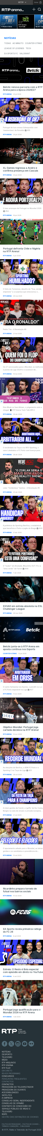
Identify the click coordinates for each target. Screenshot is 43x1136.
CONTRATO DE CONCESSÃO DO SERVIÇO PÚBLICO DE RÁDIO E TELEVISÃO (16, 1109)
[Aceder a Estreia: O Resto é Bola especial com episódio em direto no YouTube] (21, 952)
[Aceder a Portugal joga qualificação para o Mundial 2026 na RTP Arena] (21, 993)
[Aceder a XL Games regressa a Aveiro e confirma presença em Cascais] (21, 151)
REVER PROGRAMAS (11, 1073)
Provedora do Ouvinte (14, 1090)
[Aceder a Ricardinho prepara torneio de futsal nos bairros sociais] (21, 872)
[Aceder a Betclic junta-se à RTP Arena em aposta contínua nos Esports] (21, 629)
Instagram (18, 1044)
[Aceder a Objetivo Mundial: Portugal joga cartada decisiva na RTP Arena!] (21, 710)
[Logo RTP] (14, 1031)
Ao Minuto (18, 43)
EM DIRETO (7, 1070)
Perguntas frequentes (14, 1079)
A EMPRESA (7, 1098)
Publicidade (25, 1126)
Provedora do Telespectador (17, 1087)
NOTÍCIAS (6, 1051)
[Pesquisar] (39, 11)
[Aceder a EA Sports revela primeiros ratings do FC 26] (21, 912)
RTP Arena (7, 94)
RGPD (4, 1114)
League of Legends (14, 48)
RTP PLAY (6, 1068)
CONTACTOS (7, 1084)
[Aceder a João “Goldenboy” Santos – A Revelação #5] (21, 471)
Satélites (7, 1095)
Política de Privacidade (11, 1124)
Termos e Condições (10, 1126)
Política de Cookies (30, 1124)
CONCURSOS (8, 1076)
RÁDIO (5, 1060)
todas (7, 43)
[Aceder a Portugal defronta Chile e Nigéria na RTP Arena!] (21, 231)
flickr (31, 1044)
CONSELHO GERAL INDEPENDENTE (18, 1100)
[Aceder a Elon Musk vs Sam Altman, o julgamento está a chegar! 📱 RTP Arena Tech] (21, 390)
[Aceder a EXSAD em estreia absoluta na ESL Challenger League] (21, 589)
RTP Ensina (7, 1065)
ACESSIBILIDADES (10, 1092)
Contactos (7, 1081)
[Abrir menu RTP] (21, 2)
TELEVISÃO (7, 1057)
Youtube (25, 1044)
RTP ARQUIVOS (9, 1062)
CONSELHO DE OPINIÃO (13, 1103)
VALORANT (24, 53)
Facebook (5, 1044)
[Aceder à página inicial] (14, 9)
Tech (28, 48)
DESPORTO (7, 1054)
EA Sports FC (11, 53)
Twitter (11, 1044)
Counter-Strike (33, 43)
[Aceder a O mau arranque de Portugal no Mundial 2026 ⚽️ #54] (21, 191)
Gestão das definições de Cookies (20, 1117)
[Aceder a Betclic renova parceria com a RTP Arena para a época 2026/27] (21, 70)
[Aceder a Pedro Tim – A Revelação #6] (21, 312)
